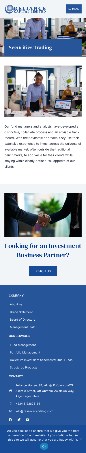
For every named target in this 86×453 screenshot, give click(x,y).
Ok (44, 446)
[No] (80, 439)
